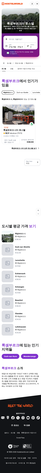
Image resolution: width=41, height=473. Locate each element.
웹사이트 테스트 (11, 463)
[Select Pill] (32, 4)
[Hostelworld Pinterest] (33, 417)
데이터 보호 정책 (10, 458)
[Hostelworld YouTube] (28, 417)
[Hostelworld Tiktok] (38, 417)
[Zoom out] (38, 213)
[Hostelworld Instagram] (23, 417)
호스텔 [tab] (4, 69)
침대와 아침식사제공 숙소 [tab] (26, 69)
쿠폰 (29, 458)
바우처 (34, 458)
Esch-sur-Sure (10, 356)
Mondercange (30, 356)
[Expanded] (3, 63)
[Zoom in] (38, 210)
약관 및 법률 (21, 458)
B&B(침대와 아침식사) (28, 433)
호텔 (18, 433)
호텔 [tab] (11, 69)
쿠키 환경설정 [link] (31, 463)
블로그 (7, 433)
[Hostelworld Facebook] (13, 417)
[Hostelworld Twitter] (18, 417)
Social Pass (20, 438)
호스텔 (6, 127)
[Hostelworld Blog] (3, 417)
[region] (20, 187)
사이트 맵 (21, 463)
